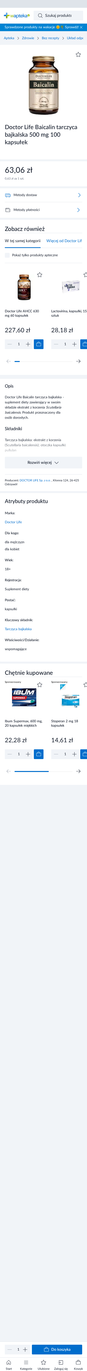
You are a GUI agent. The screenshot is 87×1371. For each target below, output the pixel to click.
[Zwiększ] (25, 1349)
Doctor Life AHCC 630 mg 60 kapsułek (22, 314)
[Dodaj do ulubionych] (78, 54)
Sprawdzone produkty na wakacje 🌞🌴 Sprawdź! (42, 27)
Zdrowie (28, 38)
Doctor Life (13, 522)
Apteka (9, 38)
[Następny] (78, 361)
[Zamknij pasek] (81, 27)
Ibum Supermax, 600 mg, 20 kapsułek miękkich (23, 724)
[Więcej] (78, 210)
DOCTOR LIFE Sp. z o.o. (35, 480)
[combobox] (58, 15)
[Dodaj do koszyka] (39, 344)
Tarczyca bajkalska (18, 629)
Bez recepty (50, 38)
